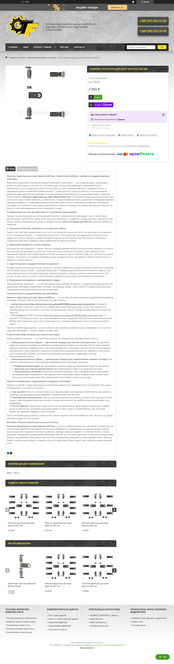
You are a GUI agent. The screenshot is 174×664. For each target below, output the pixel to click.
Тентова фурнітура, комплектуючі (22, 618)
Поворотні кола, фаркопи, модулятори (149, 618)
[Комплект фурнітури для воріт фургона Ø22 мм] (97, 505)
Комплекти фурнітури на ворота (42, 57)
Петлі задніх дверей (57, 615)
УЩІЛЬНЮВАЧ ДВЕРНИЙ (59, 626)
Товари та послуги (17, 57)
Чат (164, 657)
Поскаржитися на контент (93, 645)
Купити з (98, 105)
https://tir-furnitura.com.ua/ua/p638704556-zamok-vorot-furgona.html (62, 304)
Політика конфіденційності (114, 645)
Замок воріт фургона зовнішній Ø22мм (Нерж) (21, 584)
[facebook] (8, 453)
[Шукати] (162, 47)
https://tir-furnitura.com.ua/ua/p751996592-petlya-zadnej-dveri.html (73, 315)
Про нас (64, 47)
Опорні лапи (137, 622)
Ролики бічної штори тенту (18, 625)
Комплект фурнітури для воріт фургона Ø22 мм (95, 524)
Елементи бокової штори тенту (20, 629)
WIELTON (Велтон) (98, 622)
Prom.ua (100, 643)
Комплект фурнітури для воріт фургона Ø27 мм (21, 524)
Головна (13, 47)
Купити (97, 97)
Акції (25, 47)
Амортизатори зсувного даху (19, 632)
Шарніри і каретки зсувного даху (21, 622)
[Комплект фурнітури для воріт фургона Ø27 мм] (24, 505)
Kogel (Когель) (96, 619)
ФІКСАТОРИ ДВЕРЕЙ (57, 622)
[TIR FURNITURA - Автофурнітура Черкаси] (23, 27)
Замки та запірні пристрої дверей (63, 619)
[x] (11, 453)
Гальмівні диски (139, 625)
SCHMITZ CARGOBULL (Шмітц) (104, 615)
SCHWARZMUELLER (99, 626)
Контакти (79, 47)
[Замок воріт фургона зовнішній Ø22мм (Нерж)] (24, 566)
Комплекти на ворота (57, 629)
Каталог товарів (42, 47)
